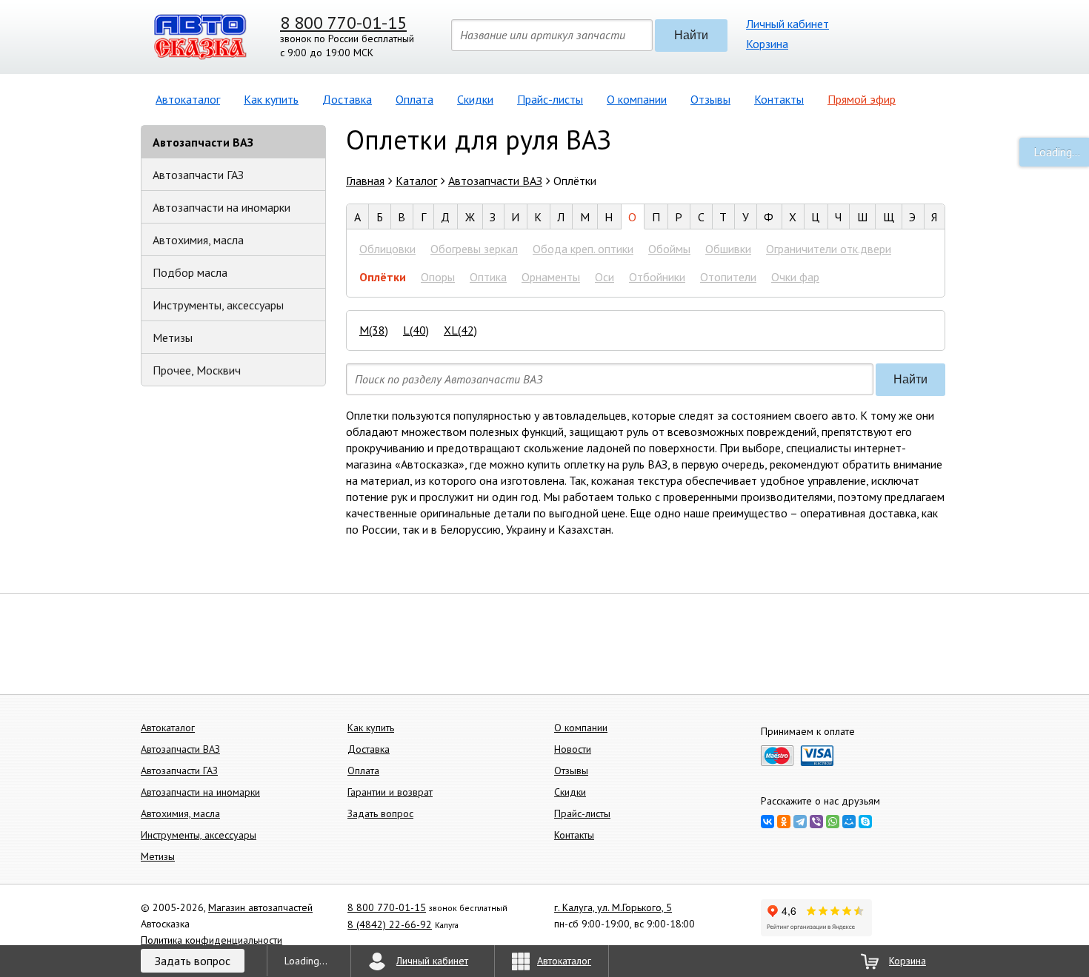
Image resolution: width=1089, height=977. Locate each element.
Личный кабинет (787, 23)
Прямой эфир (861, 99)
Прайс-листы (550, 99)
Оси (604, 276)
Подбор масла (190, 272)
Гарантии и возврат (390, 792)
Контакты (779, 99)
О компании (637, 99)
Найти (691, 35)
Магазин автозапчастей (260, 907)
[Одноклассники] (783, 821)
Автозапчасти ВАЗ (203, 142)
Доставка (347, 99)
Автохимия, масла (198, 239)
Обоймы (669, 248)
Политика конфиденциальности (211, 940)
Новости (572, 749)
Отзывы (710, 99)
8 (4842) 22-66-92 (389, 924)
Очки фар (795, 276)
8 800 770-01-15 (343, 22)
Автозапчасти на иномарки (221, 207)
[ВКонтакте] (767, 821)
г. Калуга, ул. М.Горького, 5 (613, 907)
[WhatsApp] (832, 821)
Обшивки (728, 248)
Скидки (475, 99)
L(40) (416, 330)
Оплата (414, 99)
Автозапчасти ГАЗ (198, 174)
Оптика (488, 276)
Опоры (438, 276)
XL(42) (460, 330)
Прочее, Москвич (197, 370)
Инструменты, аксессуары (218, 305)
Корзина (767, 43)
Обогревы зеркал (474, 248)
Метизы (173, 337)
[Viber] (816, 821)
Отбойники (657, 276)
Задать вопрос (380, 813)
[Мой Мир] (849, 821)
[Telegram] (800, 821)
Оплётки (382, 276)
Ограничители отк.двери (828, 248)
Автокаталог (188, 99)
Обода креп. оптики (583, 248)
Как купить (271, 99)
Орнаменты (551, 276)
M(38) (373, 330)
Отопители (728, 276)
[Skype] (865, 821)
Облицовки (387, 248)
